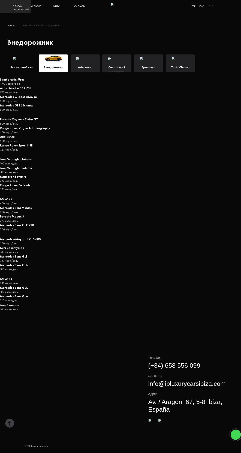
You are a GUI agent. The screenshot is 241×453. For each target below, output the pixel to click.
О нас (56, 6)
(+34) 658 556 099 (174, 365)
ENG (201, 6)
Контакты (79, 6)
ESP (193, 6)
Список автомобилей (21, 8)
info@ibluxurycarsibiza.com (187, 383)
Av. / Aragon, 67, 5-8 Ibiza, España (185, 405)
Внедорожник (53, 25)
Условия (36, 6)
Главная (11, 25)
